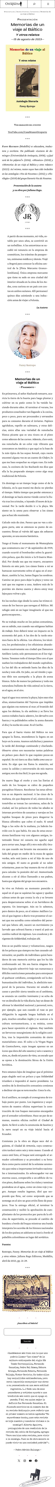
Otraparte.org (9, 12)
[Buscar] (34, 4)
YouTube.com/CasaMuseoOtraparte (27, 131)
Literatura (35, 12)
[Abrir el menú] (48, 4)
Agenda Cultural (23, 12)
